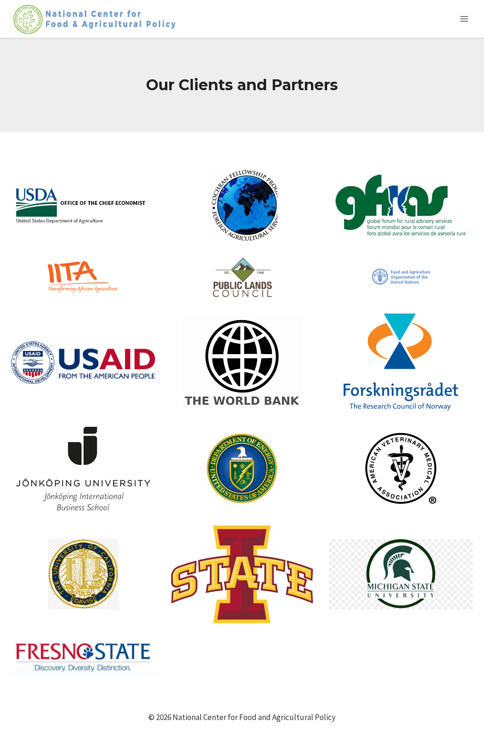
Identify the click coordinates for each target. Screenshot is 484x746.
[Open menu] (464, 18)
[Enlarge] (142, 196)
